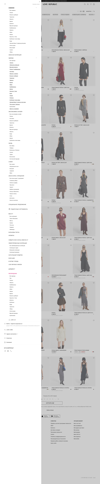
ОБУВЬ (10, 143)
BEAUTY (11, 213)
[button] (39, 1)
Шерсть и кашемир (14, 108)
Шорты (11, 89)
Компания (9, 342)
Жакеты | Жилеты (14, 73)
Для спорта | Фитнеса (15, 104)
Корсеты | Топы (13, 91)
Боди (11, 93)
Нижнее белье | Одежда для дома (18, 102)
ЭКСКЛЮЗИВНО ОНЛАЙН (15, 111)
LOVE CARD (9, 329)
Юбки (11, 84)
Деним (11, 95)
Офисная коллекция (14, 64)
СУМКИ (11, 161)
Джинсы (12, 97)
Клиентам (9, 338)
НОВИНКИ (11, 8)
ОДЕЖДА (11, 58)
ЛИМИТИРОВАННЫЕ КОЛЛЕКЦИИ (18, 243)
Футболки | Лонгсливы (15, 100)
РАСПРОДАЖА (13, 273)
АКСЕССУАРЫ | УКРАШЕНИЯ (16, 176)
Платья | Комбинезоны (15, 69)
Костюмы (12, 71)
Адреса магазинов (12, 334)
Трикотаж (12, 78)
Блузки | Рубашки (14, 75)
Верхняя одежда (14, 67)
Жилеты (11, 80)
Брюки (11, 82)
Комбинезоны (13, 86)
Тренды (11, 62)
